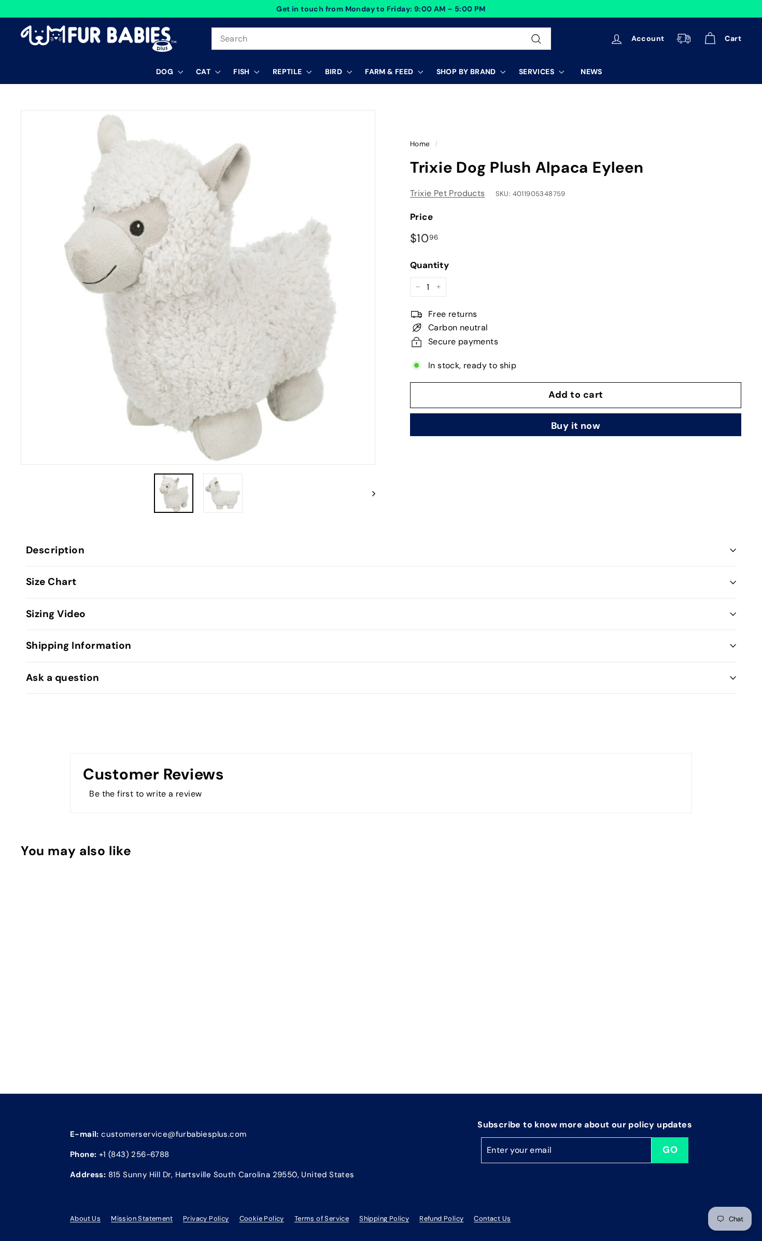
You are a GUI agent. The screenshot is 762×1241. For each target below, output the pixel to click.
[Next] (368, 493)
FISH (242, 71)
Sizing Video (56, 613)
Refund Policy (441, 1218)
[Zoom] (198, 287)
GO (670, 1150)
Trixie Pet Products (447, 192)
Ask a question (63, 677)
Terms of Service (321, 1218)
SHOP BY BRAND (467, 71)
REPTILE (288, 71)
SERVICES (537, 71)
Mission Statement (142, 1218)
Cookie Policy (261, 1218)
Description (55, 549)
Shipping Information (79, 645)
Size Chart (51, 581)
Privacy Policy (206, 1218)
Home (420, 144)
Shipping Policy (384, 1218)
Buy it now (576, 426)
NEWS (591, 71)
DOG (165, 71)
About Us (85, 1218)
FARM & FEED (390, 71)
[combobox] (381, 38)
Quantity (429, 264)
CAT (204, 71)
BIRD (334, 71)
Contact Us (492, 1218)
